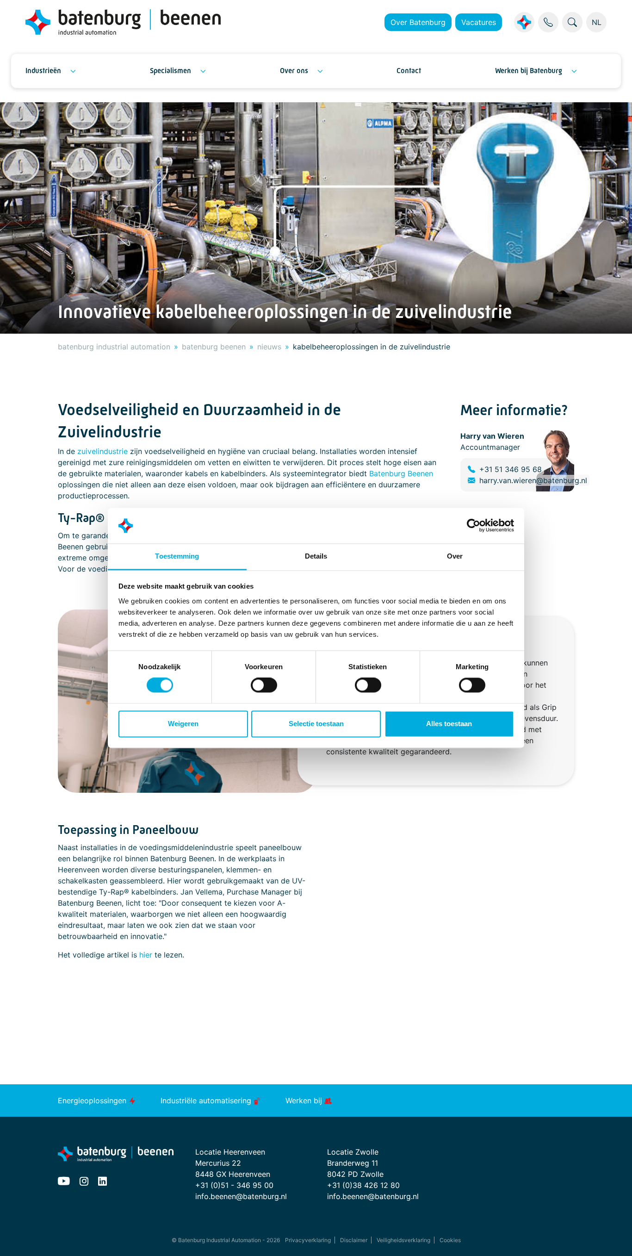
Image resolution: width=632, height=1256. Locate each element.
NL (596, 22)
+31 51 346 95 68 (510, 469)
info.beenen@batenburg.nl (241, 1196)
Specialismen (170, 70)
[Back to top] (613, 1237)
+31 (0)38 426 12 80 (363, 1185)
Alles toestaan (449, 723)
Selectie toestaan (316, 723)
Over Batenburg (418, 22)
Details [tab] (316, 556)
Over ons (294, 70)
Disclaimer (353, 1240)
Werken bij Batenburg (528, 70)
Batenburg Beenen (401, 473)
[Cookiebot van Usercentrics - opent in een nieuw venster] (473, 526)
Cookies (450, 1240)
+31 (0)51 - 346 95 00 (234, 1185)
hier (145, 954)
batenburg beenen (214, 346)
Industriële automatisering (207, 1100)
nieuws (269, 346)
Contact (409, 70)
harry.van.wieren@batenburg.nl (533, 480)
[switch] (264, 685)
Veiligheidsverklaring (403, 1240)
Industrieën (43, 70)
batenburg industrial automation (114, 346)
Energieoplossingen (93, 1100)
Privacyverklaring (308, 1240)
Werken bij (304, 1100)
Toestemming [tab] (177, 556)
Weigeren (183, 723)
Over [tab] (455, 556)
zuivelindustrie (102, 451)
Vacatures (478, 22)
